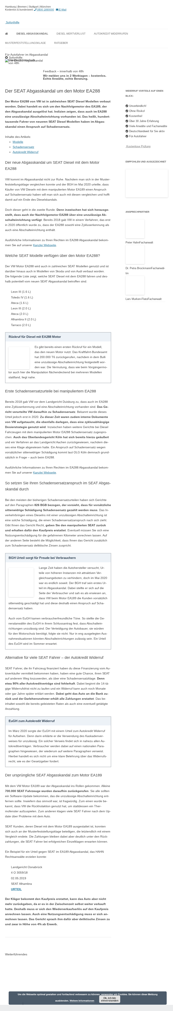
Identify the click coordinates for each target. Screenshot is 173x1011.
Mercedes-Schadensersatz (26, 972)
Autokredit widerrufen (111, 33)
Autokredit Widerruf (25, 152)
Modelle (18, 142)
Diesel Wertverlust (71, 33)
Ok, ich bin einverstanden (109, 999)
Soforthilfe (12, 22)
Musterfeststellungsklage (25, 43)
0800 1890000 (45, 9)
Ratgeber (61, 43)
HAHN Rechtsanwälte (23, 978)
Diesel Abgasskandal (32, 33)
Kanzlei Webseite (44, 245)
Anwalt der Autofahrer (23, 960)
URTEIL (16, 889)
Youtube (14, 966)
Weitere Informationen (82, 1000)
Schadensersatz (23, 147)
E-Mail (62, 9)
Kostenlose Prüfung (138, 146)
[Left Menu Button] (2, 1006)
